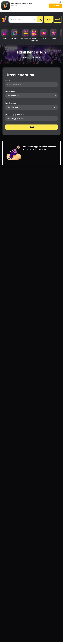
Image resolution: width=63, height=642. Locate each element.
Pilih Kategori (11, 91)
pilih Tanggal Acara (14, 114)
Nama (8, 80)
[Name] (40, 19)
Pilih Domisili (11, 103)
